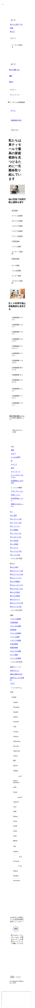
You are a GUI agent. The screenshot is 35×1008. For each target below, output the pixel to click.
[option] (17, 702)
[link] (17, 24)
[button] (17, 46)
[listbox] (17, 790)
